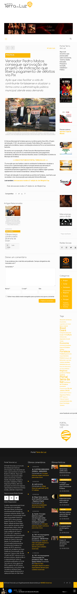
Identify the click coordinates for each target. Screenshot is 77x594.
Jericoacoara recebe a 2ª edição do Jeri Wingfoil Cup (31, 180)
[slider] (65, 223)
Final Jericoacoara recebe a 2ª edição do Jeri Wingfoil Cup (26, 186)
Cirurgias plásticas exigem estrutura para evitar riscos (40, 475)
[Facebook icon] (64, 583)
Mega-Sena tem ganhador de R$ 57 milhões (40, 488)
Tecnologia (66, 403)
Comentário (9, 267)
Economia (64, 343)
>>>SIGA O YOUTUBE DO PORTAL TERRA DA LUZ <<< (30, 160)
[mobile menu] (6, 39)
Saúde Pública (67, 392)
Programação (63, 388)
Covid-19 (63, 335)
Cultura (68, 335)
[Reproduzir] (62, 224)
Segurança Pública (65, 395)
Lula (65, 362)
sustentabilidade (64, 401)
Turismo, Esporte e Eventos (66, 305)
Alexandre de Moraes (66, 319)
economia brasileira (65, 345)
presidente (63, 386)
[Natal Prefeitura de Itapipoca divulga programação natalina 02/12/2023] (2, 586)
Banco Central (64, 326)
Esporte (62, 347)
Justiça (62, 362)
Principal (65, 299)
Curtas (65, 284)
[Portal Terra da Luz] (18, 4)
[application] (66, 222)
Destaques (66, 287)
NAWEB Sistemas (46, 583)
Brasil (63, 328)
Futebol (62, 354)
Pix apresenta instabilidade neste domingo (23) (39, 505)
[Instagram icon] (70, 583)
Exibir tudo (52, 48)
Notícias (65, 296)
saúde (61, 392)
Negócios (63, 371)
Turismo (62, 405)
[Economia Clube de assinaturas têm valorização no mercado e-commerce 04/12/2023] (75, 586)
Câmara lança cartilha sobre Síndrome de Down (11, 236)
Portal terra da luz (65, 379)
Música (67, 368)
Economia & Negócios (67, 291)
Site (40, 288)
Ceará (63, 330)
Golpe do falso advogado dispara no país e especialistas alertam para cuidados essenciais (40, 545)
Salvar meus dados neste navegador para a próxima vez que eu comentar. (31, 296)
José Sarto (68, 360)
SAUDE (67, 390)
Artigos (65, 280)
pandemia (62, 373)
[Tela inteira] (72, 224)
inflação (67, 358)
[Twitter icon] (67, 583)
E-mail (24, 288)
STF (61, 397)
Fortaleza (65, 351)
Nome (7, 288)
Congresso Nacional (65, 332)
